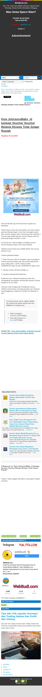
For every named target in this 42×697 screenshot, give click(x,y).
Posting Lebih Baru (9, 536)
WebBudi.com (21, 3)
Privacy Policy (8, 675)
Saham (4, 605)
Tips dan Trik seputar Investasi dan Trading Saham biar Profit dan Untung (19, 616)
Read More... (29, 430)
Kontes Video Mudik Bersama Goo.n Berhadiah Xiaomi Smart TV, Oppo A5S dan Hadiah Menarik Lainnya (24, 435)
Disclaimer (6, 672)
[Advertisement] (21, 56)
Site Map (6, 664)
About (5, 667)
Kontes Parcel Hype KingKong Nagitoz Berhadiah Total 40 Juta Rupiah (22, 397)
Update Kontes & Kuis (26, 99)
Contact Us (7, 669)
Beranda (23, 536)
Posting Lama (35, 536)
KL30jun (27, 97)
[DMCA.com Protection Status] (21, 682)
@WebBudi (14, 316)
